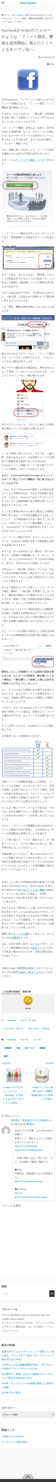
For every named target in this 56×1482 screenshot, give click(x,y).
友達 (18, 1048)
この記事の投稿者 (11, 992)
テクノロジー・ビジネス (38, 1028)
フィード (37, 1040)
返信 (31, 1124)
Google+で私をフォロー (30, 972)
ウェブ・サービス (28, 1020)
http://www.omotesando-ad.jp (29, 1181)
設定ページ (39, 948)
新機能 (42, 1048)
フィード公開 (20, 933)
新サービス (30, 1048)
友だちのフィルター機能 (31, 890)
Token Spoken (28, 2)
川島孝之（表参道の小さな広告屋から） (31, 1120)
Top (53, 1479)
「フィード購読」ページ (31, 160)
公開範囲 (8, 1048)
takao (52, 64)
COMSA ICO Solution (12, 1436)
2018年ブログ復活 (11, 1392)
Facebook (12, 1020)
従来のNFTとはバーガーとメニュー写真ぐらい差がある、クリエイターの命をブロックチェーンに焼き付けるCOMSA (27, 1355)
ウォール (24, 1040)
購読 (15, 937)
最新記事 (27, 992)
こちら (36, 944)
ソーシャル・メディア (13, 1028)
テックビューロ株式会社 (14, 1442)
